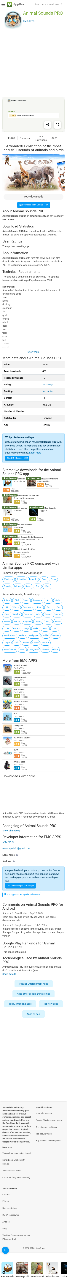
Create (35, 642)
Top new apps (51, 1004)
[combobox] (46, 4)
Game (47, 614)
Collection (21, 579)
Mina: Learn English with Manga (13, 1162)
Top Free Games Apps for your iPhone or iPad (16, 1237)
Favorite (45, 642)
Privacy (5, 1201)
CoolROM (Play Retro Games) (16, 1177)
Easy (48, 621)
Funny (26, 642)
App (48, 600)
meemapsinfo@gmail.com (16, 848)
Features (28, 614)
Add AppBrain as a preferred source (23, 894)
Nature (17, 621)
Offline (55, 649)
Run (15, 714)
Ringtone (27, 621)
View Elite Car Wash (11, 1171)
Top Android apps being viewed (16, 1153)
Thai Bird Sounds (48, 508)
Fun (58, 607)
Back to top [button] (60, 1252)
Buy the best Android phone (48, 1141)
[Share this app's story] (48, 125)
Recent (16, 628)
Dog (37, 586)
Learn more (35, 452)
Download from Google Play (35, 205)
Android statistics (44, 1113)
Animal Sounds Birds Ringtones (28, 537)
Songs (26, 628)
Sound (26, 600)
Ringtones (37, 600)
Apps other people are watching (33, 993)
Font (45, 628)
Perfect (22, 635)
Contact (6, 1194)
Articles (6, 1222)
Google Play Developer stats (49, 1120)
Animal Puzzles (21, 702)
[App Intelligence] (5, 1250)
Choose (45, 649)
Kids (17, 642)
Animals (18, 586)
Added (46, 635)
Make (35, 628)
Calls (57, 600)
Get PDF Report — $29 (17, 458)
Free (7, 628)
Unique (7, 642)
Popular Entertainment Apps (33, 983)
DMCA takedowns (10, 1215)
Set (48, 607)
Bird (17, 600)
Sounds (7, 586)
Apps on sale (33, 1014)
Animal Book (19, 762)
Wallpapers (34, 635)
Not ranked (48, 391)
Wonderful (8, 579)
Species (58, 614)
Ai (7, 607)
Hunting (38, 621)
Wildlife (16, 614)
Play (39, 607)
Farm (6, 614)
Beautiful (33, 579)
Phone (16, 607)
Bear (44, 579)
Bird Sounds (19, 479)
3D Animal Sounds (22, 738)
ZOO (16, 750)
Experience (28, 607)
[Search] (61, 4)
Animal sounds (20, 508)
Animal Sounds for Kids (24, 549)
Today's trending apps (20, 1004)
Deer (22, 649)
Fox (47, 586)
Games (55, 635)
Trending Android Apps (46, 1127)
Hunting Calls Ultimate (47, 479)
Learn (57, 621)
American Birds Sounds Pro (26, 495)
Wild (38, 614)
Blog (4, 1228)
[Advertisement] (33, 62)
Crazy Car (18, 726)
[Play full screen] (57, 125)
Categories (34, 649)
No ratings (47, 384)
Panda (53, 579)
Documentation (9, 1208)
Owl (54, 628)
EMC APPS (28, 660)
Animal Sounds (21, 666)
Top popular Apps (44, 1134)
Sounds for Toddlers (23, 525)
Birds (27, 586)
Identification (10, 649)
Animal (7, 600)
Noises (7, 621)
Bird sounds (19, 690)
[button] (33, 854)
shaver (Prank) (20, 678)
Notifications (10, 635)
